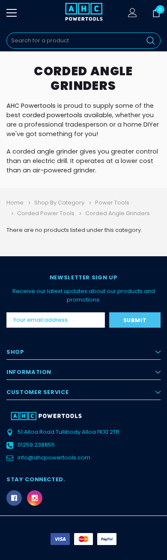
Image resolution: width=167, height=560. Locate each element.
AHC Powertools (31, 105)
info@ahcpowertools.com (54, 457)
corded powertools (52, 115)
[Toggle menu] (11, 13)
